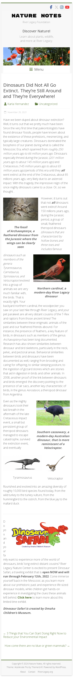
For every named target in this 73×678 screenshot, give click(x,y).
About (23, 671)
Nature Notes (36, 16)
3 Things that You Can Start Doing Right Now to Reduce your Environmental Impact (34, 635)
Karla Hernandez (18, 104)
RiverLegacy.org (45, 671)
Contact (31, 671)
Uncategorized (48, 104)
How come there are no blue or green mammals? (37, 646)
